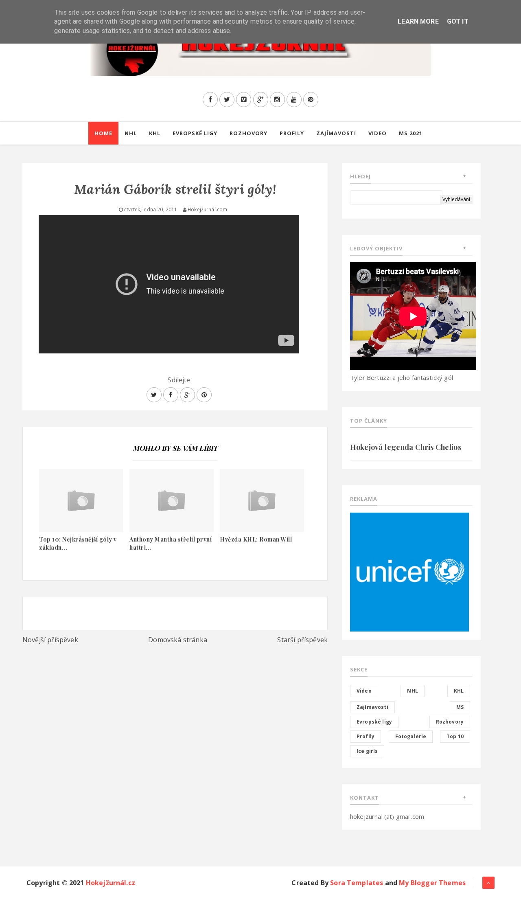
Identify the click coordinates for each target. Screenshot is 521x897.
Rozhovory (248, 133)
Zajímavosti (336, 133)
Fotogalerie (411, 736)
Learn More (418, 21)
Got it (457, 21)
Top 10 (455, 736)
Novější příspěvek (50, 639)
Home (103, 133)
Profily (292, 133)
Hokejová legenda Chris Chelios (405, 447)
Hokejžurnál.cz (110, 882)
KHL (154, 133)
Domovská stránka (177, 639)
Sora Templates (356, 882)
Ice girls (367, 751)
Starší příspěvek (302, 639)
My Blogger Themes (432, 882)
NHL (131, 133)
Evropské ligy (195, 133)
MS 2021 (410, 133)
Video (377, 133)
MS (460, 707)
